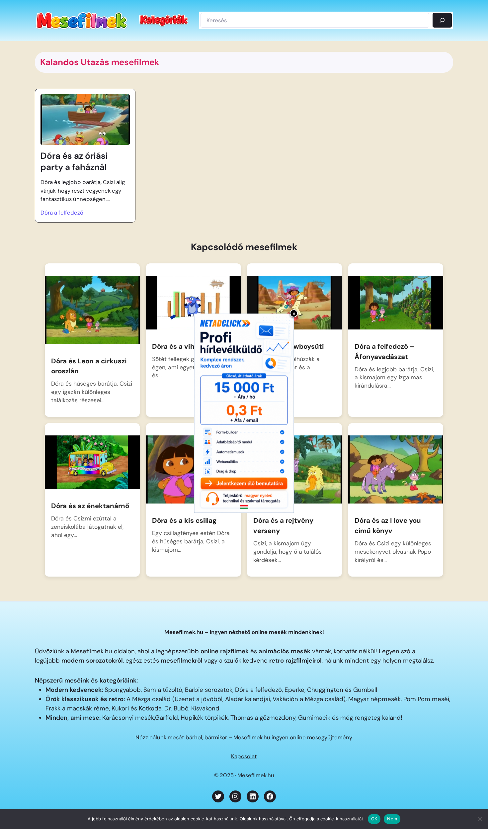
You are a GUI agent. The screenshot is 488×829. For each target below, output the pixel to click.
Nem (392, 818)
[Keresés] (442, 20)
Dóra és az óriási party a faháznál (74, 161)
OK (374, 818)
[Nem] (479, 819)
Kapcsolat (244, 756)
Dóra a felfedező (62, 212)
